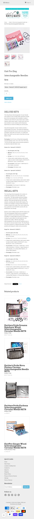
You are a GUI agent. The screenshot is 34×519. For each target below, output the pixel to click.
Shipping (6, 472)
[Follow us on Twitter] (9, 495)
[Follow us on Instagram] (15, 495)
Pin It (20, 284)
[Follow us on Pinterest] (12, 495)
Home (5, 461)
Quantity (6, 91)
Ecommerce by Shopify (15, 504)
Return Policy (7, 474)
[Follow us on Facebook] (6, 495)
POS (22, 502)
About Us (6, 470)
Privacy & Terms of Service (10, 476)
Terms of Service (8, 480)
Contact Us (7, 468)
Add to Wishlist (7, 102)
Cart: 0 (29, 2)
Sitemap (6, 478)
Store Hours (7, 463)
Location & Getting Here (10, 466)
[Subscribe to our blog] (19, 495)
